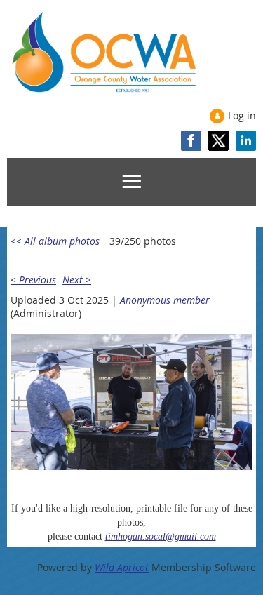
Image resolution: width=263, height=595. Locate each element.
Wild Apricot (122, 567)
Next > (76, 279)
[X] (218, 141)
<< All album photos (55, 241)
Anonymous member (165, 300)
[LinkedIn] (246, 141)
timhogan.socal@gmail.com (160, 536)
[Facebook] (191, 141)
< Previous (33, 279)
